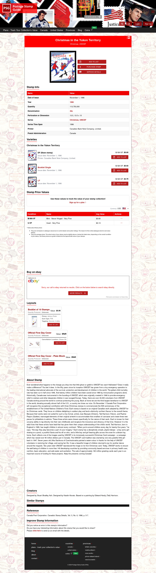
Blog (80, 30)
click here (37, 530)
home (33, 543)
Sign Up (148, 23)
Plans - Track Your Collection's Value (20, 30)
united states (72, 550)
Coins (89, 29)
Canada (44, 30)
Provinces (70, 30)
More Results (76, 293)
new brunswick (90, 559)
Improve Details (94, 72)
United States (56, 30)
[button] (121, 218)
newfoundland (90, 550)
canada (70, 547)
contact (34, 558)
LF (39, 180)
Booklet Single (44, 167)
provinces (87, 543)
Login (137, 23)
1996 (72, 102)
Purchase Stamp (94, 67)
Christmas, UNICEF (78, 120)
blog (33, 550)
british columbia (90, 547)
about (33, 554)
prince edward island (92, 556)
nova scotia (89, 553)
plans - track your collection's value (45, 547)
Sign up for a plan (76, 202)
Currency (113, 208)
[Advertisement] (78, 253)
